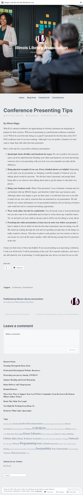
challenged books (53, 424)
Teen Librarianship (60, 448)
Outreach (74, 438)
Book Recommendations (32, 423)
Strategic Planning (31, 449)
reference (12, 449)
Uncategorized (33, 115)
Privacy (16, 443)
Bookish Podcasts (10, 389)
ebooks (5, 434)
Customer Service (50, 429)
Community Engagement (18, 429)
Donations (74, 429)
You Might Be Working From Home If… (19, 406)
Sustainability (43, 448)
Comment (72, 350)
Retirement (17, 449)
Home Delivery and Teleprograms (17, 384)
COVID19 (39, 428)
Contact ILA (44, 98)
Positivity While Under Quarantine (17, 410)
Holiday (49, 434)
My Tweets (7, 466)
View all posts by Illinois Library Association (18, 302)
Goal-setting (18, 434)
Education (10, 434)
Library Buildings (68, 434)
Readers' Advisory (63, 444)
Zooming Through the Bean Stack (16, 365)
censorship (46, 424)
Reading (6, 449)
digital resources (61, 429)
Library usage (52, 439)
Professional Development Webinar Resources (21, 370)
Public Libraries (43, 443)
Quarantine (54, 443)
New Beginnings (64, 439)
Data (56, 429)
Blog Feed (31, 98)
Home (21, 98)
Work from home (18, 452)
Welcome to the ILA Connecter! (16, 314)
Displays (68, 429)
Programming (28, 443)
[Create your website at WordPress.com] (41, 2)
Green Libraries (32, 433)
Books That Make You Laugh (15, 401)
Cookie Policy (38, 491)
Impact (52, 434)
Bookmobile (17, 423)
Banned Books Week (8, 424)
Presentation (28, 287)
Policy (4, 444)
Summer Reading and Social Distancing (19, 379)
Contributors (58, 98)
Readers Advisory (72, 444)
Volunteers (7, 453)
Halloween (44, 434)
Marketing (58, 439)
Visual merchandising (73, 449)
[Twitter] (41, 58)
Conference (16, 287)
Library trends (45, 439)
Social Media (23, 449)
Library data (9, 438)
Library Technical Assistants (29, 438)
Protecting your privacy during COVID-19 (20, 375)
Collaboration (60, 424)
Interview (58, 434)
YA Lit (27, 453)
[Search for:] (14, 475)
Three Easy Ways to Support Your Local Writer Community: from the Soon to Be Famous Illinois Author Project (39, 395)
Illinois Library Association (41, 47)
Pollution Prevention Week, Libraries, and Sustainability (57, 314)
